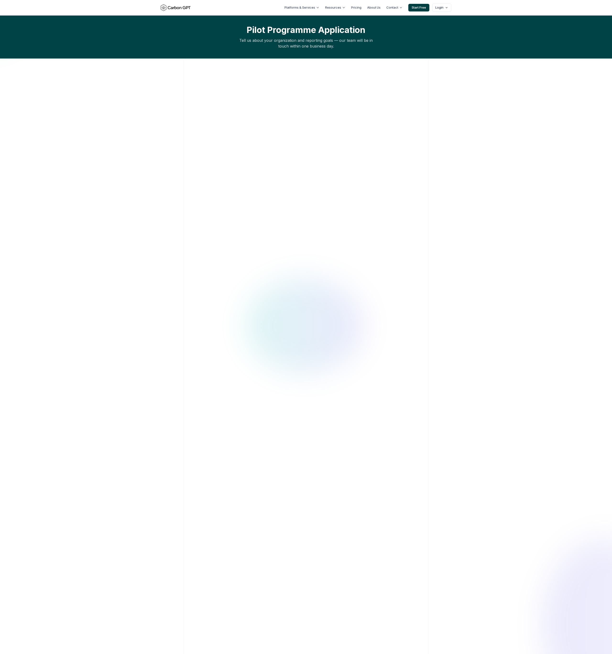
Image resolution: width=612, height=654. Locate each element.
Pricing (356, 7)
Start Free (419, 7)
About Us (374, 7)
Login (439, 7)
